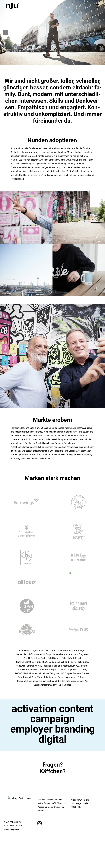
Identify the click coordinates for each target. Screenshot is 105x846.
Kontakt (58, 800)
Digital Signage (44, 803)
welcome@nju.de (11, 829)
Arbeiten (41, 800)
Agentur (49, 800)
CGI (54, 803)
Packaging (42, 807)
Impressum (59, 807)
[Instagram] (39, 823)
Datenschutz (43, 810)
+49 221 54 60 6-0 (13, 822)
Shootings (61, 803)
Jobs (50, 807)
